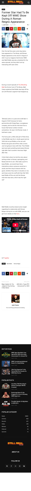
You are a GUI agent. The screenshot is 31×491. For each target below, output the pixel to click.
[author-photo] (15, 302)
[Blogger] (7, 466)
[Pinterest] (11, 28)
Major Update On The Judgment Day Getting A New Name (8, 286)
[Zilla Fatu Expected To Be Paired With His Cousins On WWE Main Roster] (6, 372)
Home (3, 6)
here (18, 214)
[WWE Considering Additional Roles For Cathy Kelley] (6, 364)
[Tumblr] (23, 28)
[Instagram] (19, 466)
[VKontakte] (24, 466)
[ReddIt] (19, 28)
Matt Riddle (9, 263)
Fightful (6, 258)
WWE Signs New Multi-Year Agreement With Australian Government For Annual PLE (19, 354)
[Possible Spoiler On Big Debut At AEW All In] (6, 403)
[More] (27, 28)
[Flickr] (15, 466)
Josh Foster (6, 24)
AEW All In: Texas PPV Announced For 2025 (23, 285)
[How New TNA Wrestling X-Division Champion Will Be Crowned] (6, 386)
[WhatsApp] (15, 28)
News (7, 6)
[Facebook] (3, 28)
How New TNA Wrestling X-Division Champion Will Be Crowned (18, 385)
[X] (7, 28)
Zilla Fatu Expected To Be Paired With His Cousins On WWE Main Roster (19, 371)
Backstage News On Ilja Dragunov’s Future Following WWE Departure (19, 394)
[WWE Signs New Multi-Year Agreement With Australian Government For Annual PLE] (6, 355)
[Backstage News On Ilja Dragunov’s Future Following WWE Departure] (6, 395)
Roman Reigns (17, 263)
